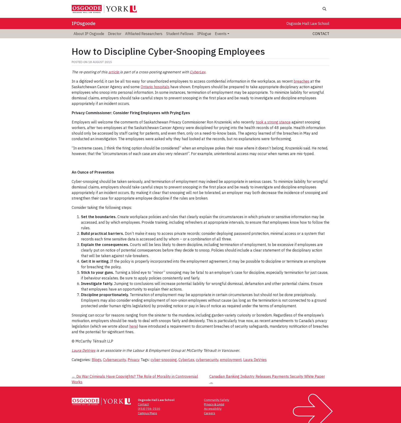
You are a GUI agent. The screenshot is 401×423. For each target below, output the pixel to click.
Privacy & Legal (214, 404)
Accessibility (212, 409)
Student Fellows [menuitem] (180, 33)
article (114, 72)
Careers (209, 413)
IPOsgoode (83, 23)
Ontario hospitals (155, 86)
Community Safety (216, 400)
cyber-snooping (164, 359)
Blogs (96, 359)
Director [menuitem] (114, 33)
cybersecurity (207, 359)
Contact (321, 33)
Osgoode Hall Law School (307, 23)
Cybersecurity (114, 359)
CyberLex (197, 72)
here (133, 326)
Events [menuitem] (220, 33)
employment (231, 359)
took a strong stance (273, 122)
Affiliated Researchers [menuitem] (143, 33)
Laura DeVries (83, 350)
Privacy (134, 359)
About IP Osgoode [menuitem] (89, 33)
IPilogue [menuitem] (204, 33)
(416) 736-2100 (149, 409)
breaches (301, 81)
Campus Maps (147, 413)
